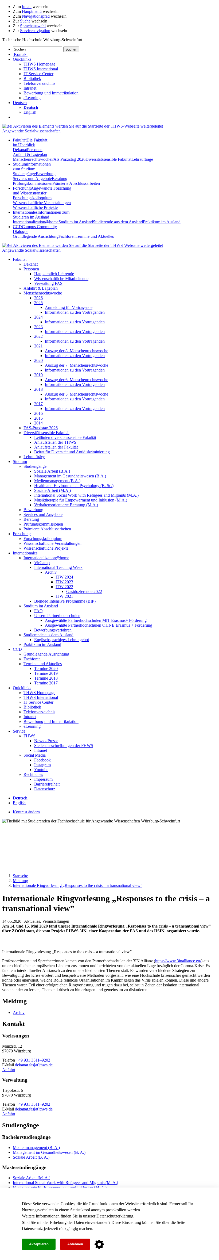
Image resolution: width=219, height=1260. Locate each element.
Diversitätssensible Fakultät (108, 159)
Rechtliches (33, 774)
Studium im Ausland (75, 222)
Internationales (41, 214)
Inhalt (27, 6)
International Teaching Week (58, 567)
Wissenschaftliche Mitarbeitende (61, 278)
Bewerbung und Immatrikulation (51, 93)
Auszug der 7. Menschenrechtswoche (76, 365)
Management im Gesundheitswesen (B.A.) (70, 476)
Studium (32, 166)
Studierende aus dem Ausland (118, 222)
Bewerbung (46, 173)
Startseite (20, 876)
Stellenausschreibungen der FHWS (63, 745)
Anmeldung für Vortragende (68, 307)
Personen (34, 149)
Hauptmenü (32, 11)
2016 (38, 413)
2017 (38, 403)
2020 (38, 360)
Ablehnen (75, 1244)
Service (19, 731)
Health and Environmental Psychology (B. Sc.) (74, 485)
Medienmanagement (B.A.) (57, 480)
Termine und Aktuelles (95, 236)
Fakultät (30, 142)
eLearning (32, 97)
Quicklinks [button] (22, 59)
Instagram (42, 765)
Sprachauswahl (33, 26)
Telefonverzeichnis (39, 83)
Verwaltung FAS (48, 283)
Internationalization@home (35, 222)
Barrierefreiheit (47, 784)
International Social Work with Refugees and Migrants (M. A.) (65, 1182)
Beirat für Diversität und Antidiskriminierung (72, 452)
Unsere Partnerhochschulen (57, 615)
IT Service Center (38, 73)
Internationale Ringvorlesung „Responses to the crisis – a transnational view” (77, 885)
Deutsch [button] (20, 102)
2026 (38, 298)
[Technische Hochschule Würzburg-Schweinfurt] (82, 126)
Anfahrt (8, 1069)
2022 (38, 336)
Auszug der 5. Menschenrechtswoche (76, 394)
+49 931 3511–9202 (33, 1060)
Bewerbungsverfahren (53, 630)
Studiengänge (24, 173)
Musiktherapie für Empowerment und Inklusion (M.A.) (80, 500)
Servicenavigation (35, 30)
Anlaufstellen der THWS (55, 442)
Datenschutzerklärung (114, 1216)
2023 (38, 326)
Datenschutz (32, 1228)
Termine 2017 (46, 683)
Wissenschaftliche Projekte (35, 207)
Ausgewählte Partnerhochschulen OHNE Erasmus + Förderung (98, 625)
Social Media (35, 755)
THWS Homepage (39, 64)
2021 (38, 346)
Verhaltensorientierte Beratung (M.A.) (66, 505)
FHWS (30, 736)
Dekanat (20, 149)
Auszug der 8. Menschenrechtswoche (76, 350)
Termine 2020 (46, 668)
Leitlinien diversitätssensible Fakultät (65, 437)
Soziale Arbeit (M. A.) (31, 1177)
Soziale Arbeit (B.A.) (52, 471)
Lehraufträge (142, 159)
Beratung (59, 178)
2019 (38, 375)
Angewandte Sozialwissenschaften (31, 131)
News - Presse (46, 740)
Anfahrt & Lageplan (30, 154)
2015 (38, 418)
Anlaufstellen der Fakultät (56, 447)
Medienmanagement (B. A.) (36, 1147)
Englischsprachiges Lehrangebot (61, 639)
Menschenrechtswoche (32, 159)
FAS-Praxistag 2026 (68, 159)
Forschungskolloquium (32, 198)
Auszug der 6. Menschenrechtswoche (76, 379)
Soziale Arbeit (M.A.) (52, 490)
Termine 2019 (46, 673)
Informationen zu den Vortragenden (75, 312)
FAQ (38, 610)
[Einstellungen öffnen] (99, 1244)
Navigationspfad (36, 16)
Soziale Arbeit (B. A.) (31, 1157)
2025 (38, 302)
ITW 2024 (64, 577)
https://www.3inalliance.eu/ (178, 961)
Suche (25, 21)
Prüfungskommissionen (32, 183)
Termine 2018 (46, 678)
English (30, 112)
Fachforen (67, 236)
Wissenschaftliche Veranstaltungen (42, 202)
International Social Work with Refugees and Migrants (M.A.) (86, 495)
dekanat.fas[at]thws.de (34, 1065)
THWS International (41, 69)
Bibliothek (32, 78)
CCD (17, 649)
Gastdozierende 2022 (84, 591)
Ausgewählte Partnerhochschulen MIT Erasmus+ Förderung (96, 620)
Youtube (41, 769)
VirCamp (42, 562)
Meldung (20, 880)
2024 (38, 317)
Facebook (42, 760)
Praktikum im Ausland (162, 222)
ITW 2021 (64, 596)
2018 (38, 389)
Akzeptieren (39, 1244)
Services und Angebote (32, 178)
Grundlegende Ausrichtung (35, 236)
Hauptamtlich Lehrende (54, 273)
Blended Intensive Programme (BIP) (65, 601)
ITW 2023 (64, 582)
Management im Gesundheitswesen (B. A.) (49, 1152)
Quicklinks (22, 687)
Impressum (43, 779)
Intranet (30, 88)
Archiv (51, 572)
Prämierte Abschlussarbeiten (76, 183)
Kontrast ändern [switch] (26, 812)
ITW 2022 (64, 586)
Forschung (42, 190)
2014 (38, 423)
